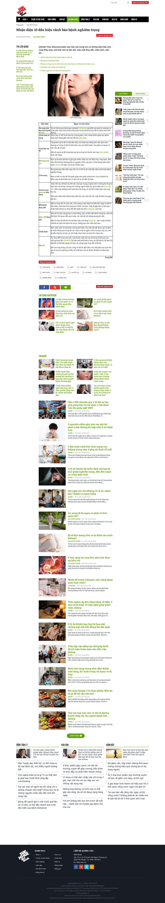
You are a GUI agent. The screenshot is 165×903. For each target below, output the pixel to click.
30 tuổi (41, 133)
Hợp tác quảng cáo (140, 2)
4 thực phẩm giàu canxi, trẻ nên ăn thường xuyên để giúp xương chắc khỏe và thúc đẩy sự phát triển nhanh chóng (83, 768)
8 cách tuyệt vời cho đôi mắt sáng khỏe (55, 70)
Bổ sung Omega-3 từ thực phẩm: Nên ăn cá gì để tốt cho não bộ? (90, 692)
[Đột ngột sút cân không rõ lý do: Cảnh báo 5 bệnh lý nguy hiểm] (52, 498)
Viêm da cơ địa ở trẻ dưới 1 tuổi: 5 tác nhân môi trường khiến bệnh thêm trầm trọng (102, 376)
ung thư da (60, 272)
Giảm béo (105, 19)
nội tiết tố (66, 240)
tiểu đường (83, 128)
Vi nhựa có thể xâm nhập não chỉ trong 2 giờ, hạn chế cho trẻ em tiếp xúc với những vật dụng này (83, 780)
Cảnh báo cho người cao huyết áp (53, 67)
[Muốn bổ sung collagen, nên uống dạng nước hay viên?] (52, 587)
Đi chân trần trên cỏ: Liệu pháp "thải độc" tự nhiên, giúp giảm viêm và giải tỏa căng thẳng (133, 190)
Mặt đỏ (42, 245)
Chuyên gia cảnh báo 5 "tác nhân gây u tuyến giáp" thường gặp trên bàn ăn (134, 200)
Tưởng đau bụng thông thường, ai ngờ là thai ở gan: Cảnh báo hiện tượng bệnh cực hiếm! (134, 134)
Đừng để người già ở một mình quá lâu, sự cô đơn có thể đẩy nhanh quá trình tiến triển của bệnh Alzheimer (38, 804)
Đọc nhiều (123, 94)
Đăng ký (134, 19)
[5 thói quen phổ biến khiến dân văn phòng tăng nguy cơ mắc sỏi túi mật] (85, 363)
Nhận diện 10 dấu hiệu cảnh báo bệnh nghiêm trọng (58, 30)
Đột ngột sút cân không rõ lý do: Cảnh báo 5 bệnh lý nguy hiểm (89, 492)
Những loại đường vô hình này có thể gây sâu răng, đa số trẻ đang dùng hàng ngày (83, 792)
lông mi (83, 267)
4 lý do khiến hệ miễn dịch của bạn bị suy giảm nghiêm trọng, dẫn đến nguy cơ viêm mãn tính (89, 471)
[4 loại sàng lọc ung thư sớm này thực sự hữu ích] (46, 314)
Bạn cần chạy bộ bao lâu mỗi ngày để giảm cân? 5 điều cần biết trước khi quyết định (135, 753)
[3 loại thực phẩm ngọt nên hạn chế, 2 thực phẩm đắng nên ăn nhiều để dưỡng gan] (46, 389)
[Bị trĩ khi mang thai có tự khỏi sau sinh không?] (85, 314)
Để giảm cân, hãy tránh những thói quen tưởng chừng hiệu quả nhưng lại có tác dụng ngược (128, 766)
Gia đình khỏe (73, 19)
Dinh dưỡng (52, 19)
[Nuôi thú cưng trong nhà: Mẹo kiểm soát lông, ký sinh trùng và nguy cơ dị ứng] (52, 676)
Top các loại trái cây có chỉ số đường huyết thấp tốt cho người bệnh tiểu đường (88, 715)
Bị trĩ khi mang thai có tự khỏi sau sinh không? (24, 78)
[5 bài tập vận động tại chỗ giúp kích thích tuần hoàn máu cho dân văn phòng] (52, 654)
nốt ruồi (42, 192)
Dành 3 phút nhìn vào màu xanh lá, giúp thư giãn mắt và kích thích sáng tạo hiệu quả (134, 122)
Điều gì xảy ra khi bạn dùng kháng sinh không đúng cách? (102, 326)
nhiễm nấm (47, 278)
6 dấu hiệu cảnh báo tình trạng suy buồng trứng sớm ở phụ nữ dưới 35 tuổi (90, 448)
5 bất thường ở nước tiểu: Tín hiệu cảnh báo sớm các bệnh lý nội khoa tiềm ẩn (65, 363)
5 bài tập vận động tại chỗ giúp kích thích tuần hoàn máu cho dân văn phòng (88, 649)
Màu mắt (42, 217)
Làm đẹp (62, 19)
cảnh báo (60, 267)
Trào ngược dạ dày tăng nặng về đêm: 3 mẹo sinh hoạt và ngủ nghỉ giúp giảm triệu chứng (90, 604)
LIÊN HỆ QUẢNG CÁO (84, 851)
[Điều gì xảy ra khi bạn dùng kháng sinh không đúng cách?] (85, 326)
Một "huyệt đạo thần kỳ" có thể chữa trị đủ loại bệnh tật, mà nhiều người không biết (37, 766)
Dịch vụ (114, 19)
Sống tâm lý (85, 19)
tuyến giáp (82, 138)
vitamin (58, 165)
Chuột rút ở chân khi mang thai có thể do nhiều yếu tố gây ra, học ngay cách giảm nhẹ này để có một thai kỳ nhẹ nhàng (90, 754)
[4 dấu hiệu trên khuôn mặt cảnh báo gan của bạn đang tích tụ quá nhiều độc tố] (118, 111)
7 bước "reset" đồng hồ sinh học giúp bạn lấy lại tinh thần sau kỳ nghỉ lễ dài (133, 167)
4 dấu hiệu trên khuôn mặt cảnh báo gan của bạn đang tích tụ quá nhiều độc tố (133, 111)
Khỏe (25, 19)
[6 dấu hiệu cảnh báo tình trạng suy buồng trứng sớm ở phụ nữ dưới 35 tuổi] (52, 454)
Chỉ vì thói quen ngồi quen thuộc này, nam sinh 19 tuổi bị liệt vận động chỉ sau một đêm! (25, 88)
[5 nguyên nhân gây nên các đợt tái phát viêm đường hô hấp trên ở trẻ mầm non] (52, 432)
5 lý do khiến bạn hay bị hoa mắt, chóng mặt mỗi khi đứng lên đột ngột (89, 625)
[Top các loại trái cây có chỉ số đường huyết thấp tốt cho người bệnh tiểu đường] (52, 720)
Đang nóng (140, 94)
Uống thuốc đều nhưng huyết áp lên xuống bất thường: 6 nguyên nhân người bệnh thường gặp (65, 376)
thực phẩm (104, 152)
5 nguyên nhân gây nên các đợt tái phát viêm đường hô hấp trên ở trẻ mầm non (90, 427)
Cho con (96, 19)
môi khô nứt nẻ (98, 267)
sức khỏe (46, 267)
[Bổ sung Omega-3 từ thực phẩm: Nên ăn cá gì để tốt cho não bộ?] (52, 698)
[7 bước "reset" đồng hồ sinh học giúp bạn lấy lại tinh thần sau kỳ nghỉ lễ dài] (118, 168)
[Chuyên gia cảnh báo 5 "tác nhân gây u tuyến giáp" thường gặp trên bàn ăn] (118, 200)
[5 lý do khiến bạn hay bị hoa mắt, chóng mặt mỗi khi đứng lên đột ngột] (52, 632)
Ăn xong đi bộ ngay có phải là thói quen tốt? (25, 62)
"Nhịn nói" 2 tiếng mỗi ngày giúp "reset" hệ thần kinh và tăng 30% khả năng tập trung (134, 157)
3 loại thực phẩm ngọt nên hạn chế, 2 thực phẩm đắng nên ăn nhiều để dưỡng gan (65, 390)
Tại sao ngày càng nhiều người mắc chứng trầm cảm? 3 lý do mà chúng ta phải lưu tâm (102, 390)
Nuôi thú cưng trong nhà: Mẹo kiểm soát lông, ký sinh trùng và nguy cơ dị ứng (90, 671)
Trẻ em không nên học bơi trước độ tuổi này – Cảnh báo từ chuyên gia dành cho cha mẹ (83, 804)
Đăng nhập (124, 19)
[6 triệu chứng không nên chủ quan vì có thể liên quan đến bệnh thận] (46, 303)
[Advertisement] (76, 346)
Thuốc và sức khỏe (38, 19)
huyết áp (92, 221)
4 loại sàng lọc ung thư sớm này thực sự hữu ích (24, 70)
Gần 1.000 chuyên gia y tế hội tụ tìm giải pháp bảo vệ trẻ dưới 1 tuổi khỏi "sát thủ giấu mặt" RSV (88, 405)
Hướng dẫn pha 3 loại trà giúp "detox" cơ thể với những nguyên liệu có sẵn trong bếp (133, 101)
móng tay (91, 209)
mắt (72, 267)
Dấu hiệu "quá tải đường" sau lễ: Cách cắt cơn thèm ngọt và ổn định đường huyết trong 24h (133, 145)
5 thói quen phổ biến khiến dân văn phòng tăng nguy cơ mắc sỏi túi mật (103, 363)
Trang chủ (19, 25)
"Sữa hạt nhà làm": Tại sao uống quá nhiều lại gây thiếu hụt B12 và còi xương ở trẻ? (133, 178)
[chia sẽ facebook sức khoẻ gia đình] (76, 867)
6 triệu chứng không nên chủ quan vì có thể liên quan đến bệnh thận (24, 53)
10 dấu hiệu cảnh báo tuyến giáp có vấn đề (56, 57)
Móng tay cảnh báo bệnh (49, 60)
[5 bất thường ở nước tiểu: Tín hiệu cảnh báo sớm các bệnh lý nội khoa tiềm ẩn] (46, 363)
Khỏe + (71, 411)
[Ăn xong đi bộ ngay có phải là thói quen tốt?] (85, 303)
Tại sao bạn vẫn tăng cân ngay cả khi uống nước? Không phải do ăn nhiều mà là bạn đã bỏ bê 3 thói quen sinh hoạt (128, 795)
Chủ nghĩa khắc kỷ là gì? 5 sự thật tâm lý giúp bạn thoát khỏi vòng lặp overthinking (37, 778)
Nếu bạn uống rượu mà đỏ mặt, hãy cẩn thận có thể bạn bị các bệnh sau (67, 64)
